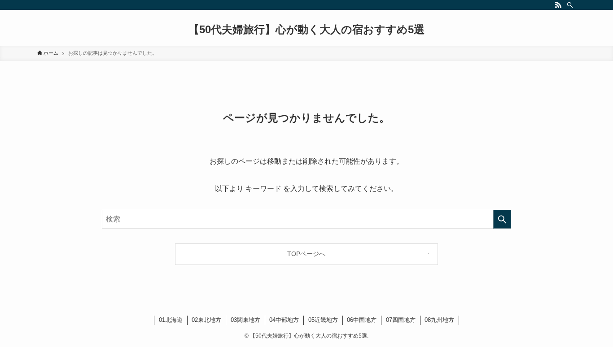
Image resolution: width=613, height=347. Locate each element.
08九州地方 (439, 320)
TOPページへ (306, 253)
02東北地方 (206, 320)
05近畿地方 (323, 320)
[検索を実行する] (502, 219)
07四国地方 (401, 320)
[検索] (570, 5)
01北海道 (171, 320)
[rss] (558, 5)
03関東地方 (245, 320)
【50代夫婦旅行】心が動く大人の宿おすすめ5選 (306, 29)
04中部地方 (284, 320)
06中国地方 (362, 320)
